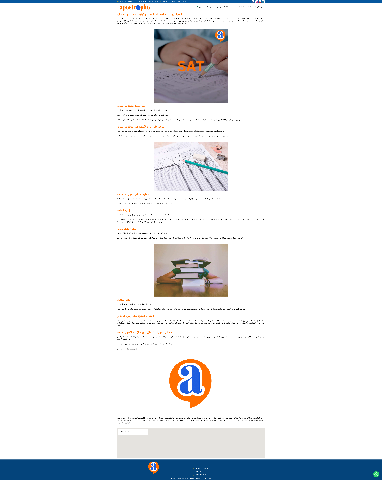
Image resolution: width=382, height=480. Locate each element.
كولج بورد (133, 18)
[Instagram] (256, 1)
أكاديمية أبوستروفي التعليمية (255, 7)
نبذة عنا (241, 7)
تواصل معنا (210, 7)
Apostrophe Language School (129, 349)
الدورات (232, 7)
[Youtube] (260, 1)
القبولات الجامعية (222, 7)
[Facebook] (253, 1)
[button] (201, 7)
